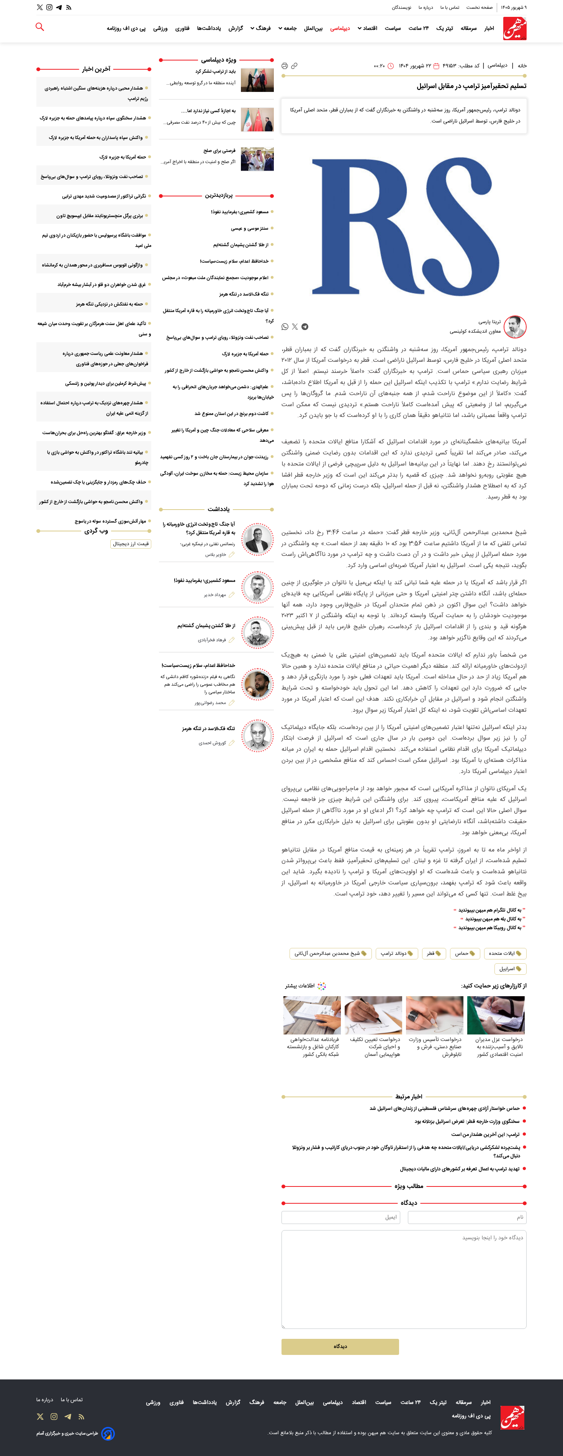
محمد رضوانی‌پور (210, 703)
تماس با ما (450, 7)
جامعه (290, 28)
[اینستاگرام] (49, 7)
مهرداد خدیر (215, 595)
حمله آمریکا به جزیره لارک (245, 354)
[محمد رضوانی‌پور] (257, 684)
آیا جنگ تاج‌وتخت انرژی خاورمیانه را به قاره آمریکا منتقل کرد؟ (199, 528)
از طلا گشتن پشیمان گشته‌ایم (240, 245)
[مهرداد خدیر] (257, 587)
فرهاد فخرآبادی (212, 640)
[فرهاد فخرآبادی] (257, 632)
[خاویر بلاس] (257, 539)
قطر (430, 953)
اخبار (490, 28)
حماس (461, 953)
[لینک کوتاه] (294, 66)
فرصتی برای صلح (219, 151)
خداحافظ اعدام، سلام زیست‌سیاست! (234, 261)
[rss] (68, 7)
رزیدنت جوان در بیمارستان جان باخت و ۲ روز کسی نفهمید (214, 457)
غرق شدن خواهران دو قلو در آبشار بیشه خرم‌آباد (101, 285)
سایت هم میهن (383, 1433)
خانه (522, 66)
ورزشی (161, 28)
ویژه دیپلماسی (218, 60)
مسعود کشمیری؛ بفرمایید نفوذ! (239, 212)
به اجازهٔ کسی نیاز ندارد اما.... (208, 111)
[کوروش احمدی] (257, 735)
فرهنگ (263, 28)
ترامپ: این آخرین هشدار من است (486, 1135)
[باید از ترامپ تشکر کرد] (257, 80)
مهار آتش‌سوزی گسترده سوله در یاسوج (110, 521)
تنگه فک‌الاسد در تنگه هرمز (243, 294)
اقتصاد (370, 28)
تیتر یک (446, 28)
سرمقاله (469, 28)
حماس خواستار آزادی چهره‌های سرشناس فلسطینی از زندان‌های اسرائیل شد (445, 1109)
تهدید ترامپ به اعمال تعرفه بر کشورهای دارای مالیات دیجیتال (460, 1169)
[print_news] (285, 66)
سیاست (394, 28)
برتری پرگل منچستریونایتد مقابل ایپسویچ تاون (99, 216)
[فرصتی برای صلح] (257, 159)
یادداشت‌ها (210, 28)
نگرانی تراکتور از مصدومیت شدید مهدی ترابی (104, 196)
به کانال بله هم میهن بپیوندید (493, 919)
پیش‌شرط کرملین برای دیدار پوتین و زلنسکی (105, 383)
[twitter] (294, 327)
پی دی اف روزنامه (127, 28)
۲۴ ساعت (419, 28)
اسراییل (507, 969)
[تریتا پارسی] (515, 326)
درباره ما (426, 7)
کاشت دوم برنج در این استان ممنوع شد (231, 414)
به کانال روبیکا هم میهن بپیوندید (489, 928)
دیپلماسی (341, 28)
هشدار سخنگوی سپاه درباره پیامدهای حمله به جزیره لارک (92, 118)
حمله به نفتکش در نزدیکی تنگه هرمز (109, 304)
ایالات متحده (502, 953)
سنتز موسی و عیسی (249, 228)
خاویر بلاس (215, 555)
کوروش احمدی (212, 743)
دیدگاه (340, 1347)
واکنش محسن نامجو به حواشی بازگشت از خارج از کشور (216, 370)
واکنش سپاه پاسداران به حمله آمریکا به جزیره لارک (96, 138)
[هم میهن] (515, 28)
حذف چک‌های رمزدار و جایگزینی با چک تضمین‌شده (98, 482)
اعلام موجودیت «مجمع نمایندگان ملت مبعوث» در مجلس (215, 278)
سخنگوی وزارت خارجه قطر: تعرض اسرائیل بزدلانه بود (467, 1122)
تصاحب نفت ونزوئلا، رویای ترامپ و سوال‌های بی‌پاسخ (217, 338)
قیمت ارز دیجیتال (131, 544)
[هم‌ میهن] (512, 1418)
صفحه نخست (479, 7)
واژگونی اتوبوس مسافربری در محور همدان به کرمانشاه (92, 265)
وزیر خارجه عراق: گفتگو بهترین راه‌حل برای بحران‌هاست (94, 433)
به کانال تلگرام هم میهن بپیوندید (489, 911)
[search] (40, 27)
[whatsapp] (285, 327)
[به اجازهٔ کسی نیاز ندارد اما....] (257, 119)
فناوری (183, 28)
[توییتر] (39, 7)
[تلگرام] (59, 7)
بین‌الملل (314, 28)
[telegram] (304, 327)
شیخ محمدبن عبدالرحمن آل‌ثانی (327, 953)
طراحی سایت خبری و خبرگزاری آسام (67, 1433)
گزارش (236, 28)
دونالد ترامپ (393, 953)
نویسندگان (402, 7)
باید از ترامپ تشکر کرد (215, 71)
